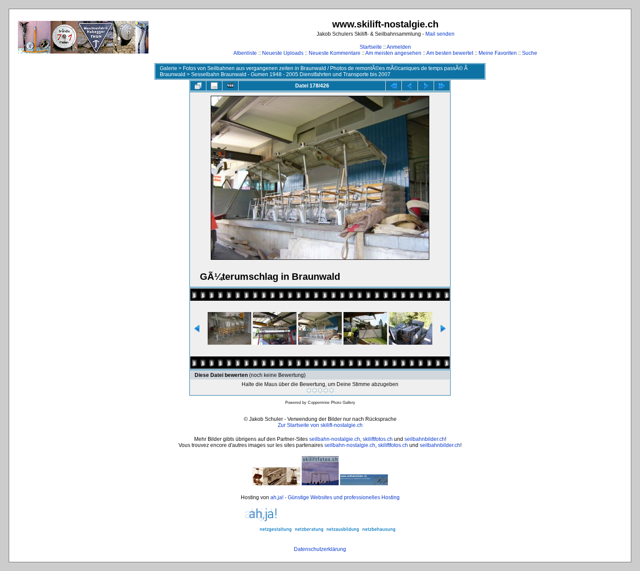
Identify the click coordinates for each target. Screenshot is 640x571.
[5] (331, 390)
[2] (314, 390)
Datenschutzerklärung (320, 549)
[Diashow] (230, 86)
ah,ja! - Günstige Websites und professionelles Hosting (335, 497)
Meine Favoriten (497, 53)
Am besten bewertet (449, 53)
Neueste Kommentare (334, 53)
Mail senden (440, 34)
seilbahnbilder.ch (424, 439)
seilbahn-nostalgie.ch (334, 439)
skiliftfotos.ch (378, 439)
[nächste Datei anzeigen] (426, 86)
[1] (309, 390)
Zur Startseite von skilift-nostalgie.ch (320, 425)
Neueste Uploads (282, 53)
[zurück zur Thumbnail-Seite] (198, 86)
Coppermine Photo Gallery (331, 402)
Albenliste (245, 53)
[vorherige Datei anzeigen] (410, 86)
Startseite (371, 47)
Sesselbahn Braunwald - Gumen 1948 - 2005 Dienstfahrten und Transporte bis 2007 (291, 74)
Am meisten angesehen (393, 53)
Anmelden (399, 47)
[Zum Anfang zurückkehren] (393, 86)
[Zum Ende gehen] (442, 86)
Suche (529, 53)
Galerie (168, 68)
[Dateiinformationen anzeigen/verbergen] (214, 86)
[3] (320, 390)
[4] (326, 390)
